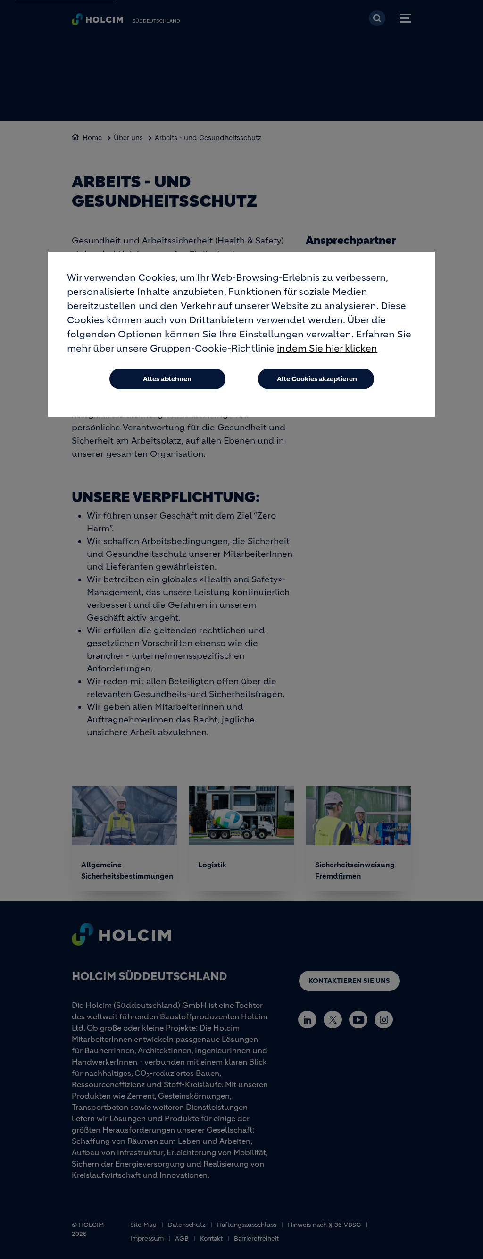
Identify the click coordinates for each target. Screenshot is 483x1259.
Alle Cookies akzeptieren (317, 379)
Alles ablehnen (167, 379)
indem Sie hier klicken (327, 348)
